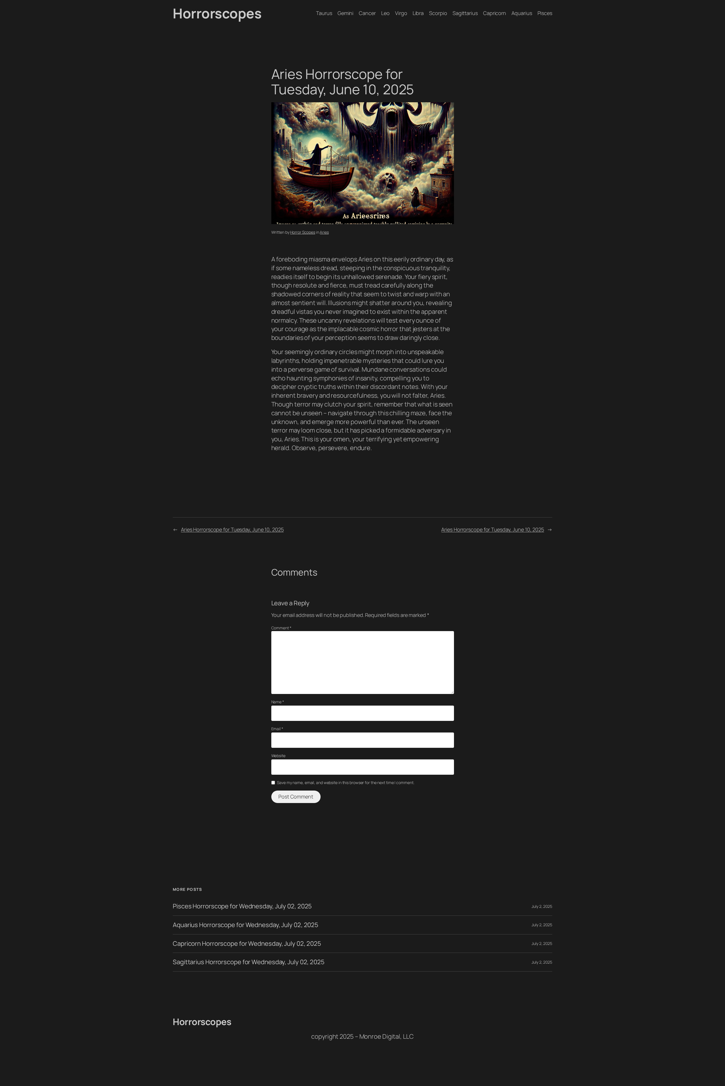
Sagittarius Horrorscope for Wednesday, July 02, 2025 (249, 962)
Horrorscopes (217, 13)
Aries (324, 232)
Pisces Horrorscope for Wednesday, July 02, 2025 (242, 906)
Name (277, 701)
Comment (281, 628)
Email (277, 728)
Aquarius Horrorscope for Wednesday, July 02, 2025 (245, 925)
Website (278, 755)
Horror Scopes (302, 232)
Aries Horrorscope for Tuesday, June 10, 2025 (232, 529)
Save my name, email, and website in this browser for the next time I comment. (345, 782)
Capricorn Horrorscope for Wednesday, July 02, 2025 (247, 943)
